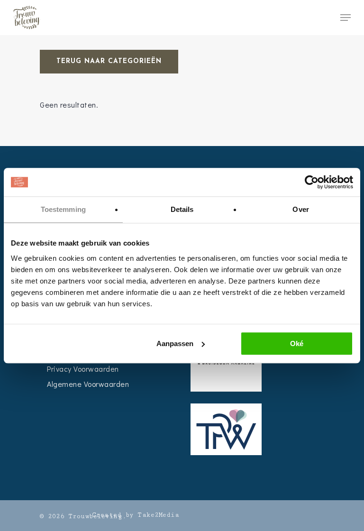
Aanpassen (174, 343)
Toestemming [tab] (63, 209)
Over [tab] (300, 209)
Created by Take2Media (136, 515)
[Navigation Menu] (345, 17)
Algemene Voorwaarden (88, 384)
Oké (296, 343)
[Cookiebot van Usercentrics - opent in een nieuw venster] (311, 182)
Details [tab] (182, 209)
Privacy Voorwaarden (83, 369)
